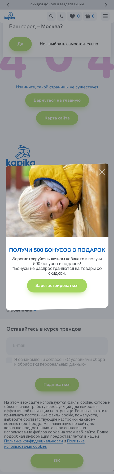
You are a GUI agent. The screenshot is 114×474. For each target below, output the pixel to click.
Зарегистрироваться (57, 285)
